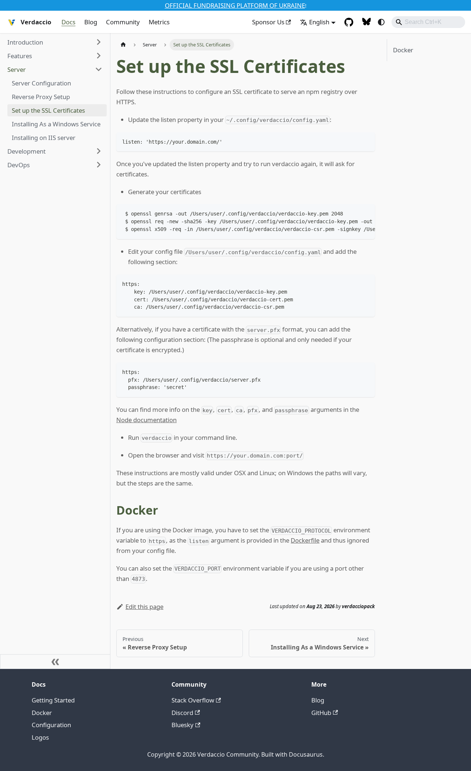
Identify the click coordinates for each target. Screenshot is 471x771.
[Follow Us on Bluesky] (366, 22)
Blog (90, 22)
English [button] (319, 22)
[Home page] (123, 44)
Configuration (51, 725)
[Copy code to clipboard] (366, 141)
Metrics (159, 22)
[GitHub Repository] (349, 22)
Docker (403, 50)
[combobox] (428, 22)
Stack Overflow (192, 700)
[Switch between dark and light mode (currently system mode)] (381, 22)
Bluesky (182, 725)
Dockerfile (305, 540)
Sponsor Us (268, 22)
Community (123, 22)
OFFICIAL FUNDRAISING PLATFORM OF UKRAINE (235, 5)
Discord (182, 712)
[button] (55, 42)
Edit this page (144, 606)
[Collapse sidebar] (55, 661)
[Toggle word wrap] (352, 213)
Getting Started (53, 700)
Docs (68, 22)
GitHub (321, 712)
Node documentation (146, 420)
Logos (40, 737)
